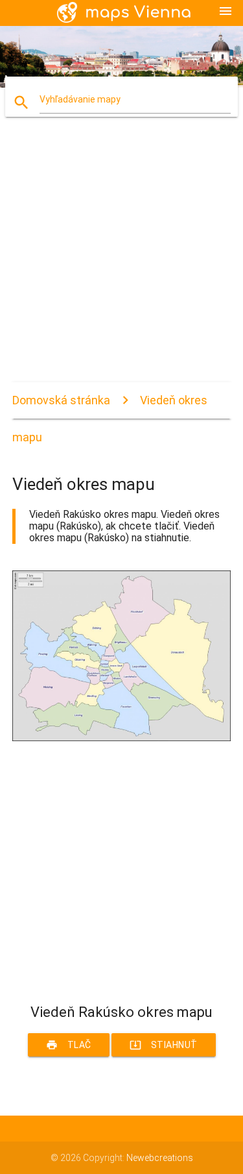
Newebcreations (159, 1158)
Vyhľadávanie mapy (80, 99)
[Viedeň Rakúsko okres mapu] (121, 738)
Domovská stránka (61, 400)
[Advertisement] (121, 260)
